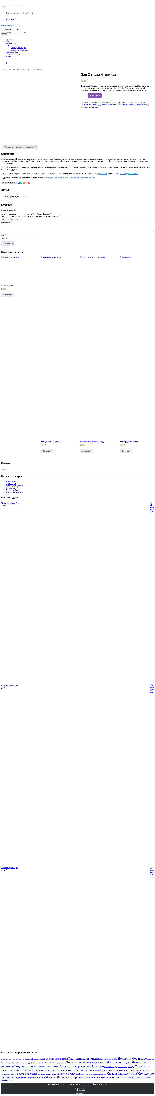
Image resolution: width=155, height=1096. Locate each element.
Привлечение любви (125, 105)
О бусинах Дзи (12, 45)
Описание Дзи (12, 52)
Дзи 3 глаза (4, 1063)
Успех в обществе (89, 1077)
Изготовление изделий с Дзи (126, 1067)
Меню (4, 35)
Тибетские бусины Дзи (10, 26)
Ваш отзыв (6, 222)
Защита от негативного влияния (36, 1066)
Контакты (10, 56)
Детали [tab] (19, 147)
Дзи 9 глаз (12, 1063)
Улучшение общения (89, 107)
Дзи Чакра (53, 1063)
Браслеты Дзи (11, 481)
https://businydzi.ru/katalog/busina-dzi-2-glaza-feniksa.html (72, 178)
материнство (6, 1080)
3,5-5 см (25, 196)
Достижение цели (119, 1062)
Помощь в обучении (74, 1070)
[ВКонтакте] (19, 182)
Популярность (91, 1070)
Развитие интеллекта (46, 1074)
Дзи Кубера (32, 1063)
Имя (3, 235)
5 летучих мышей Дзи (25, 1059)
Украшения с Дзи (13, 488)
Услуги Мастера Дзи (14, 492)
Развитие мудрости (68, 1073)
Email (4, 239)
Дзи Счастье (45, 1063)
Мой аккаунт (11, 19)
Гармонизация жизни (89, 105)
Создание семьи (141, 105)
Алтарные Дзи (12, 490)
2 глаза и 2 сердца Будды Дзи (9, 1059)
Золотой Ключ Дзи (110, 1067)
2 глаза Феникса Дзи (136, 103)
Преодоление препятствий (114, 1070)
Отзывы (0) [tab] (31, 147)
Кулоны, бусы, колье (14, 486)
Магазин (9, 41)
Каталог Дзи (11, 43)
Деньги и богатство (132, 1058)
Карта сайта (80, 1089)
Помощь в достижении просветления (45, 1070)
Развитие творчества (86, 1074)
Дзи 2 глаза (102, 174)
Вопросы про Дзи (13, 54)
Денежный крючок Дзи (108, 1059)
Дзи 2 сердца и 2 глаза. (128, 174)
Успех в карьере (67, 1077)
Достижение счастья (107, 105)
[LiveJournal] (26, 182)
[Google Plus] (29, 182)
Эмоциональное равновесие (117, 1077)
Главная (9, 39)
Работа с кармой (26, 1073)
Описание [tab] (8, 147)
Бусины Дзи (21, 69)
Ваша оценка (7, 220)
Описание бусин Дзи (19, 50)
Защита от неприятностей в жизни (82, 1066)
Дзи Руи (39, 1063)
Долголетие (74, 1062)
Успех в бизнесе (46, 1077)
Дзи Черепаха (61, 1063)
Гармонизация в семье (56, 1058)
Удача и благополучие (121, 1073)
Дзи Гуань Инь (22, 1063)
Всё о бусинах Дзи (18, 48)
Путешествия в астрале (8, 1074)
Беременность (38, 1059)
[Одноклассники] (24, 182)
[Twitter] (21, 182)
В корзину (95, 95)
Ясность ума (143, 1077)
